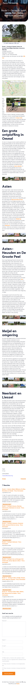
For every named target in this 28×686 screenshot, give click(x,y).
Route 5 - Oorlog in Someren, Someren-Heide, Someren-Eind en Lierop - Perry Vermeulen (12, 525)
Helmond (7, 225)
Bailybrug (18, 219)
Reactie (4, 620)
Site (3, 652)
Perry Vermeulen (9, 43)
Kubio (18, 683)
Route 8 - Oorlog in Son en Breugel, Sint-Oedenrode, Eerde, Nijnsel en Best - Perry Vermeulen (13, 560)
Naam (4, 640)
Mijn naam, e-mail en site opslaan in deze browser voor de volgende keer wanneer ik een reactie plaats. (14, 659)
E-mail (4, 646)
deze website (18, 166)
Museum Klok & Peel (17, 199)
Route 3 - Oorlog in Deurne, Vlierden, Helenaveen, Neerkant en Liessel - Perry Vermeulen (13, 507)
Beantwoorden (7, 504)
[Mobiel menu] (25, 3)
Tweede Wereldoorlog (7, 475)
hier (22, 279)
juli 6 (17, 43)
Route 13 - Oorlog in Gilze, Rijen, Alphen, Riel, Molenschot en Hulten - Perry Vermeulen (13, 593)
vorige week (19, 118)
